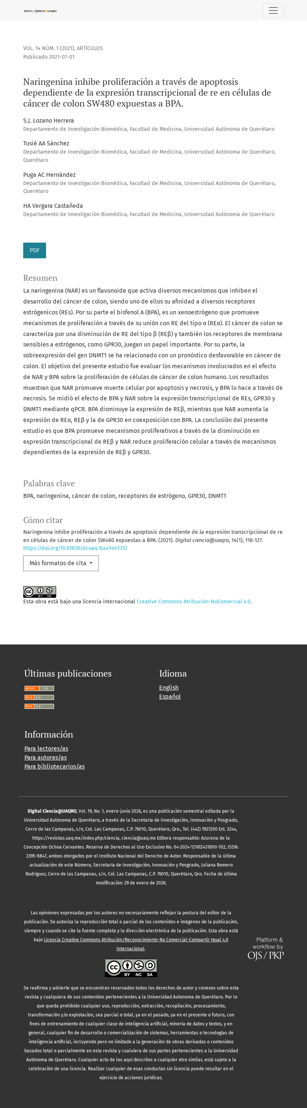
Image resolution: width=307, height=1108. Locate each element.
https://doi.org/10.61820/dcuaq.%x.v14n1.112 (75, 548)
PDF (35, 250)
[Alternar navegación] (273, 10)
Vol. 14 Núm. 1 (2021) (48, 48)
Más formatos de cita (59, 563)
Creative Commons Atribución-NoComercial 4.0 (193, 601)
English (169, 687)
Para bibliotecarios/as (54, 766)
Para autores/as (45, 757)
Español (170, 696)
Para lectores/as (46, 748)
